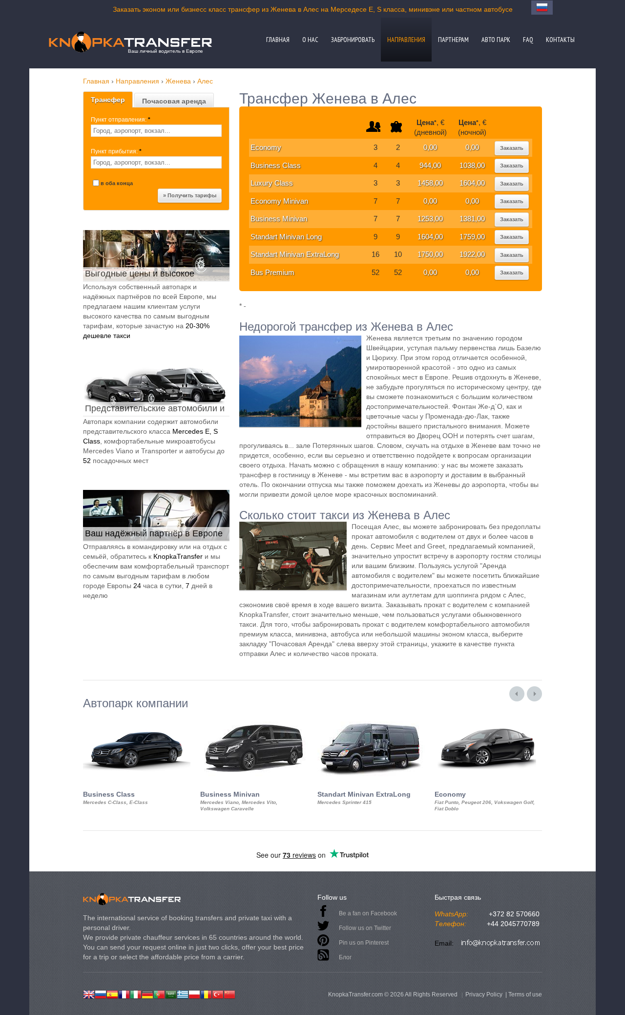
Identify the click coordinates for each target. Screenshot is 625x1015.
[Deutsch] (147, 993)
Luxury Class (271, 183)
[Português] (159, 993)
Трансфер (108, 100)
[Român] (206, 993)
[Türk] (218, 993)
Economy (265, 147)
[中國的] (229, 993)
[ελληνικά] (182, 993)
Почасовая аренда (174, 101)
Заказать (511, 148)
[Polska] (194, 993)
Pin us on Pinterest (364, 942)
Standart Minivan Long (286, 237)
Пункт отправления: (120, 119)
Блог (345, 957)
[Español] (112, 993)
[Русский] (100, 993)
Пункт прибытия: (116, 151)
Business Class (275, 165)
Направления (406, 39)
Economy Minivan (279, 201)
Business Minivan (278, 218)
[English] (89, 993)
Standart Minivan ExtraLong (294, 254)
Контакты (560, 39)
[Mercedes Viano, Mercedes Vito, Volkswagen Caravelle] (254, 718)
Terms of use (525, 994)
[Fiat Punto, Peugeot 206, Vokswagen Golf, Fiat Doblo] (488, 718)
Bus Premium (272, 272)
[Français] (124, 993)
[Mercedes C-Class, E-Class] (136, 718)
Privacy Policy (483, 994)
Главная (278, 39)
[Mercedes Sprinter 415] (371, 718)
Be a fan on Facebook (368, 913)
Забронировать (353, 39)
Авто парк (495, 39)
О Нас (310, 39)
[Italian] (136, 993)
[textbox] (156, 131)
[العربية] (171, 993)
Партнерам (453, 39)
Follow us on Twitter (365, 928)
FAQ (528, 39)
